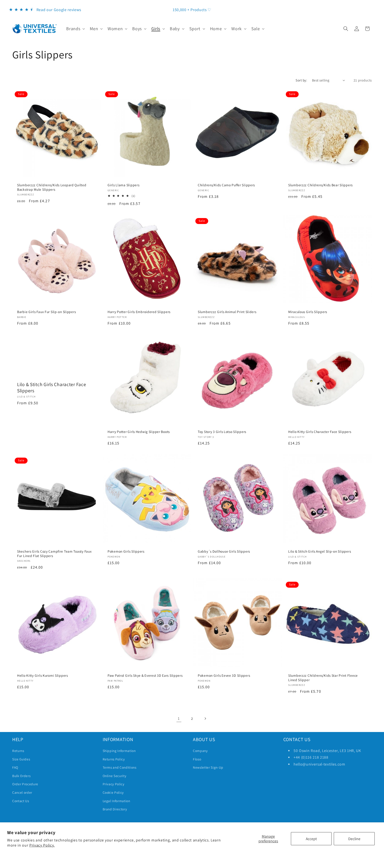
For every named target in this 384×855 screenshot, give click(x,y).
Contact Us (20, 801)
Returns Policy (114, 759)
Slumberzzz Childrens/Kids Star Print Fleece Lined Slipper (323, 678)
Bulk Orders (21, 776)
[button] (75, 28)
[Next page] (205, 718)
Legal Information (116, 801)
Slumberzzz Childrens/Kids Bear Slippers (320, 185)
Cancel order (22, 792)
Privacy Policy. (42, 845)
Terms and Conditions (119, 767)
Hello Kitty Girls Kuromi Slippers (42, 676)
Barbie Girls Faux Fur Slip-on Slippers (46, 312)
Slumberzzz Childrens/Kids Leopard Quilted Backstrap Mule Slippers (51, 187)
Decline (354, 838)
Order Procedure (25, 784)
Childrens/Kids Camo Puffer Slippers (226, 185)
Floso (197, 759)
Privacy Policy (113, 784)
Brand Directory (115, 809)
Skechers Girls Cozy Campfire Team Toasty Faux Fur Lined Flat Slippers (54, 553)
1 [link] (179, 718)
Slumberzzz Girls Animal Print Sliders (227, 312)
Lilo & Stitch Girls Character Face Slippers (51, 387)
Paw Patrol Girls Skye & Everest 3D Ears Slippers (145, 676)
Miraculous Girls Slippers (307, 312)
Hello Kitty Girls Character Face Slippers (319, 432)
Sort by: (301, 80)
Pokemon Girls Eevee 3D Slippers (224, 676)
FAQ (15, 767)
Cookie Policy (113, 792)
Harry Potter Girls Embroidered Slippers (139, 312)
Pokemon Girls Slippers (126, 551)
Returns (18, 750)
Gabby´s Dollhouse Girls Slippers (224, 551)
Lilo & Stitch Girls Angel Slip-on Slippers (319, 551)
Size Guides (21, 759)
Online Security (114, 776)
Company (200, 750)
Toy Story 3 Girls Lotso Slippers (222, 432)
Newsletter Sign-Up (208, 767)
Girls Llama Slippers (123, 185)
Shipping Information (119, 750)
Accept (311, 838)
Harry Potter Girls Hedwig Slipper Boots (139, 432)
